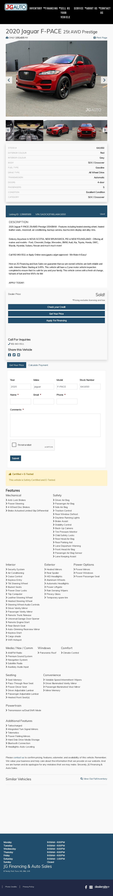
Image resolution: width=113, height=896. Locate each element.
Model (59, 379)
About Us (92, 8)
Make (36, 379)
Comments (17, 409)
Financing (51, 8)
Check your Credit (56, 306)
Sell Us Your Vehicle (65, 12)
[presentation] (32, 445)
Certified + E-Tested (18, 208)
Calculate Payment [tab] (38, 365)
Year (12, 379)
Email (37, 394)
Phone (60, 394)
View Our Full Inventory (95, 778)
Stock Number (87, 379)
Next (103, 80)
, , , (17, 871)
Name (14, 394)
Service (79, 8)
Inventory (35, 8)
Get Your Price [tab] (56, 313)
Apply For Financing (56, 320)
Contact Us (105, 11)
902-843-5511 (17, 344)
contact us (18, 757)
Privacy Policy (28, 887)
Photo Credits (11, 887)
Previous (8, 80)
